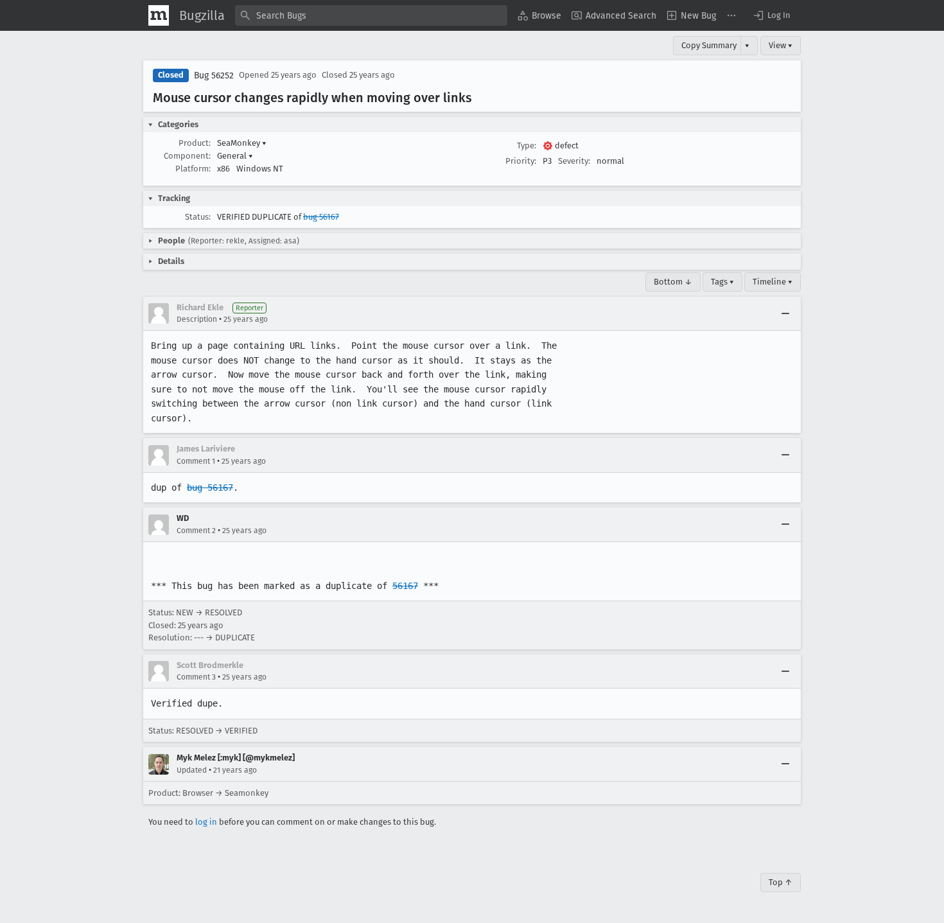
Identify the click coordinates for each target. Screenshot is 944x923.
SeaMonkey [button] (242, 143)
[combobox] (371, 15)
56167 (405, 586)
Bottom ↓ (673, 281)
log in (206, 822)
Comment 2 (196, 530)
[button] (771, 15)
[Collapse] (785, 313)
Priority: (520, 161)
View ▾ (780, 45)
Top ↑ (780, 882)
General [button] (235, 156)
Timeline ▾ (772, 281)
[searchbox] (371, 15)
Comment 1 (196, 461)
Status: (198, 217)
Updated (192, 770)
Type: (526, 145)
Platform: (193, 168)
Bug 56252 (214, 75)
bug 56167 (321, 217)
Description (197, 319)
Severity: (574, 161)
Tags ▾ (722, 281)
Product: (195, 143)
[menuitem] (539, 15)
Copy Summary (709, 45)
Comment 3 (196, 676)
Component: (187, 156)
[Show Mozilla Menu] (158, 15)
